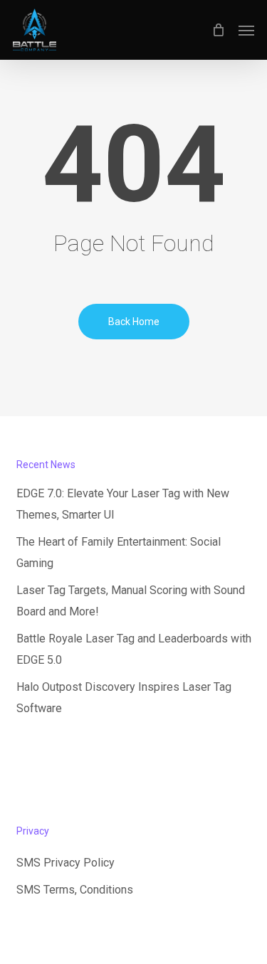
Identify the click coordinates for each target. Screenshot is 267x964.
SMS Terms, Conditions (74, 889)
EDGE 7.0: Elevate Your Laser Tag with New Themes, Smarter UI (122, 504)
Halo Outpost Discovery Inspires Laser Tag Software (123, 697)
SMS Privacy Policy (65, 862)
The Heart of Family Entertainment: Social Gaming (118, 552)
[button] (246, 30)
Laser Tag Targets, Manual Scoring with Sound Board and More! (130, 600)
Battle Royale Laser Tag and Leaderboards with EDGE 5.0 (133, 649)
